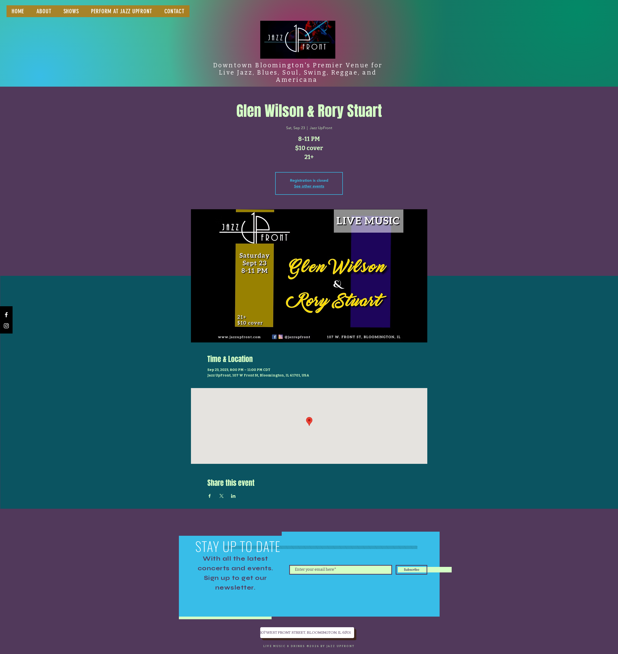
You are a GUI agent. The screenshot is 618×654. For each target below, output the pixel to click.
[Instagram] (6, 325)
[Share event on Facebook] (209, 496)
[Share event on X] (221, 496)
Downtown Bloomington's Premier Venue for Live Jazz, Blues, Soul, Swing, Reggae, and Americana (298, 72)
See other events (309, 186)
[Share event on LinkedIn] (233, 496)
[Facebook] (6, 314)
